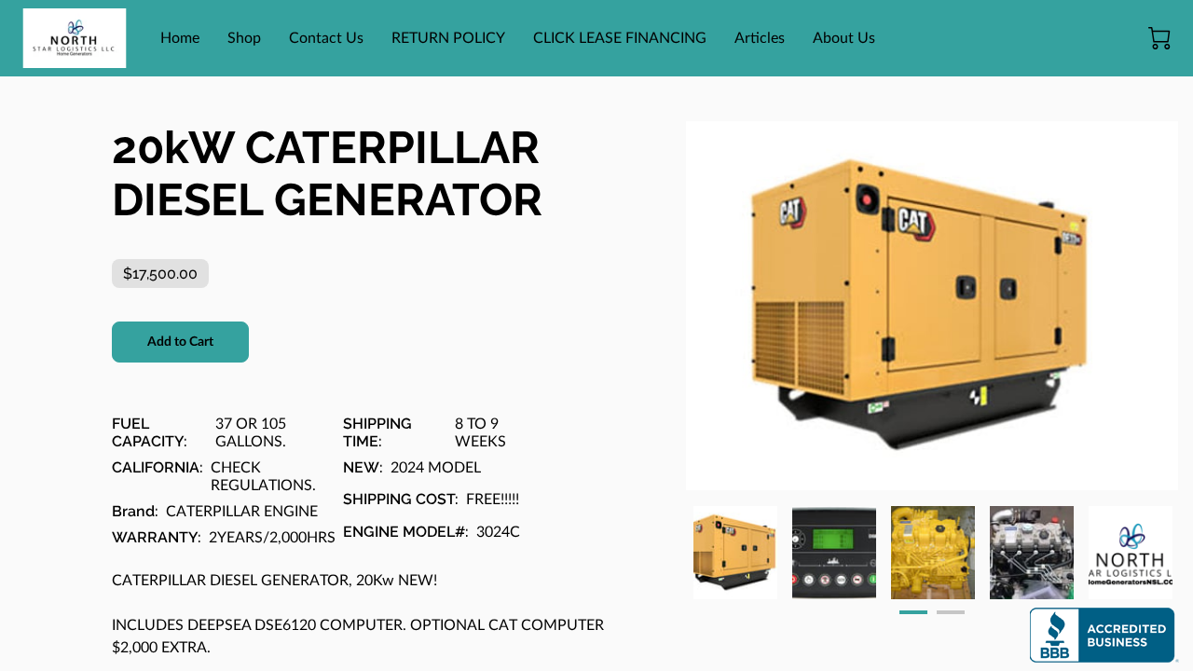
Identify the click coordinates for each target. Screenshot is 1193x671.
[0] (1159, 38)
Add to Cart (180, 342)
